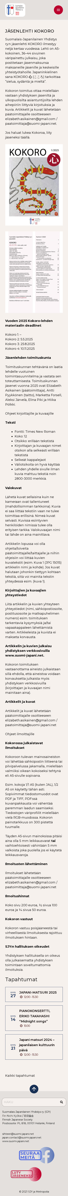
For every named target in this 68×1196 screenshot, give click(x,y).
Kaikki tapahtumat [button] (20, 1076)
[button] (58, 10)
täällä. (25, 137)
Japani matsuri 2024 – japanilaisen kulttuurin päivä (37, 1045)
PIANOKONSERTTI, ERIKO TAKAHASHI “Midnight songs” (34, 1016)
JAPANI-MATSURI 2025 (38, 992)
